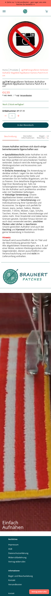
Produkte (14, 70)
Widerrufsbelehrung (17, 557)
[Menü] (4, 11)
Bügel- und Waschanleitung (20, 576)
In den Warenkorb (25, 125)
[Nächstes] (46, 137)
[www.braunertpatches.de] (25, 11)
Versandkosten (26, 95)
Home (5, 70)
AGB (10, 549)
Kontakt (11, 580)
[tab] (10, 137)
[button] (47, 11)
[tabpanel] (25, 199)
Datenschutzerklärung (18, 553)
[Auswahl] (18, 116)
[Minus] (5, 116)
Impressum (13, 544)
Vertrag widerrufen (16, 561)
